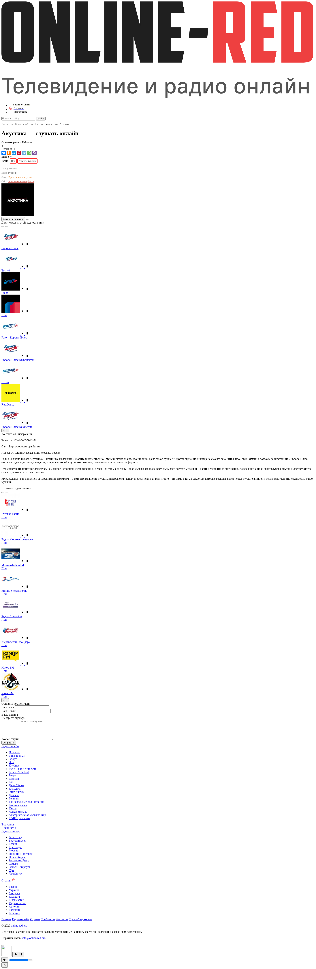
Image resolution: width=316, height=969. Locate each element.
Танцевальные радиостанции (27, 801)
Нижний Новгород (21, 853)
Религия (14, 798)
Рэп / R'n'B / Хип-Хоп (22, 768)
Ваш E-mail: (8, 711)
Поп (37, 124)
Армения (14, 906)
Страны (35, 919)
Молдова (14, 893)
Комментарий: (10, 739)
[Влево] (2, 226)
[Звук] (4, 960)
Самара (13, 863)
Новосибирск (17, 857)
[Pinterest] (19, 153)
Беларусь (14, 913)
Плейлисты (48, 919)
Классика (14, 788)
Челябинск (15, 873)
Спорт (13, 758)
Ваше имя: (7, 707)
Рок (11, 782)
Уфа (11, 870)
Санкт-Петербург (19, 866)
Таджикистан (17, 903)
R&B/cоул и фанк (19, 818)
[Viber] (34, 153)
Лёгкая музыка (18, 811)
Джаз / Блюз (16, 785)
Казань (13, 843)
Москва (13, 850)
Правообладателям (80, 919)
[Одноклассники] (9, 153)
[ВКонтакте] (3, 153)
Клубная (14, 765)
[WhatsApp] (29, 153)
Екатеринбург (17, 840)
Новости (14, 752)
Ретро (12, 775)
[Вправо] (6, 226)
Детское (14, 795)
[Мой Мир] (14, 153)
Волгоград (15, 837)
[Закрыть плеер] (4, 965)
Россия (13, 886)
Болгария (14, 909)
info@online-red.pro (34, 938)
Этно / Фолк (16, 791)
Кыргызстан (16, 899)
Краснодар (15, 847)
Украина (14, 890)
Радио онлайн (22, 124)
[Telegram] (24, 153)
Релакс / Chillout (19, 772)
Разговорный (17, 755)
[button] (24, 244)
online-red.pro (19, 925)
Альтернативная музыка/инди (27, 815)
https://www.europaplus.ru (21, 181)
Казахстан (15, 896)
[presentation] (3, 430)
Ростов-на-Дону (19, 860)
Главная (5, 124)
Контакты (62, 919)
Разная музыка (18, 805)
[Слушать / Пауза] (18, 954)
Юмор (12, 808)
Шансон (14, 778)
